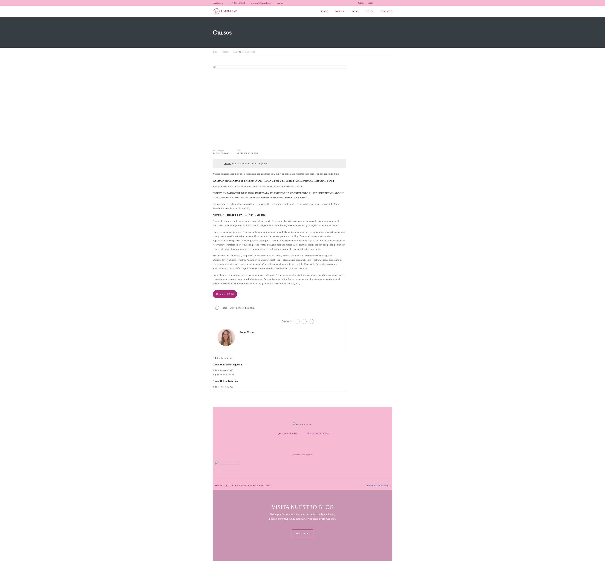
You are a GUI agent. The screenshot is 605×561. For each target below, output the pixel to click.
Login (370, 3)
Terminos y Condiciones (378, 485)
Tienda (369, 11)
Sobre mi (340, 11)
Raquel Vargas (221, 153)
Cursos (226, 52)
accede (227, 163)
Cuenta (361, 3)
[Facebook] (297, 321)
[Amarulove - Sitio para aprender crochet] (225, 11)
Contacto (386, 11)
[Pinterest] (311, 321)
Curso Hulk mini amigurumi (228, 364)
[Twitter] (304, 321)
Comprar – (225, 294)
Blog (355, 11)
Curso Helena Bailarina (225, 381)
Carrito (280, 3)
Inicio (324, 11)
